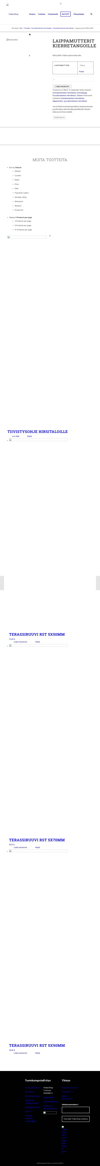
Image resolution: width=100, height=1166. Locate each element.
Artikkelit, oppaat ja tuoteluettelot (30, 1118)
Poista (81, 71)
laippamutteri (58, 101)
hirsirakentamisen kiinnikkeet (72, 98)
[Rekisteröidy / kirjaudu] (87, 14)
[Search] (91, 14)
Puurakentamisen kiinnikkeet (64, 95)
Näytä (29, 436)
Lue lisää (15, 436)
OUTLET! (28, 1111)
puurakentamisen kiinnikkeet (75, 101)
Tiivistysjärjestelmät (32, 1088)
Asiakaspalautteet (50, 1101)
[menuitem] (32, 14)
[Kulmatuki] (98, 583)
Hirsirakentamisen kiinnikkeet (64, 93)
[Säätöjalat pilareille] (2, 583)
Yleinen (80, 95)
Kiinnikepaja (82, 93)
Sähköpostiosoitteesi (70, 1104)
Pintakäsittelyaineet (32, 1107)
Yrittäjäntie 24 (67, 1092)
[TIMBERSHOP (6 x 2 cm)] (12, 14)
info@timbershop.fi (69, 1088)
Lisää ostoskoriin (62, 86)
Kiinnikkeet (29, 1092)
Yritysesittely (48, 1097)
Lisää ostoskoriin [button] (20, 642)
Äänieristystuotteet (32, 1096)
